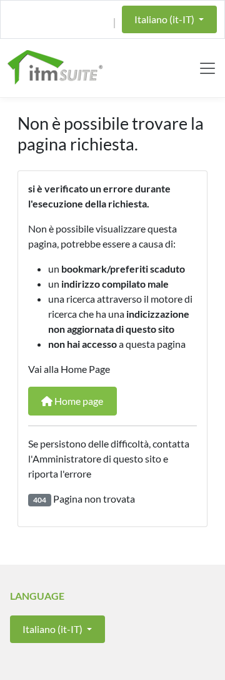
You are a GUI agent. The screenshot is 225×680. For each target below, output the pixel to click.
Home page (77, 401)
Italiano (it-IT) (165, 19)
